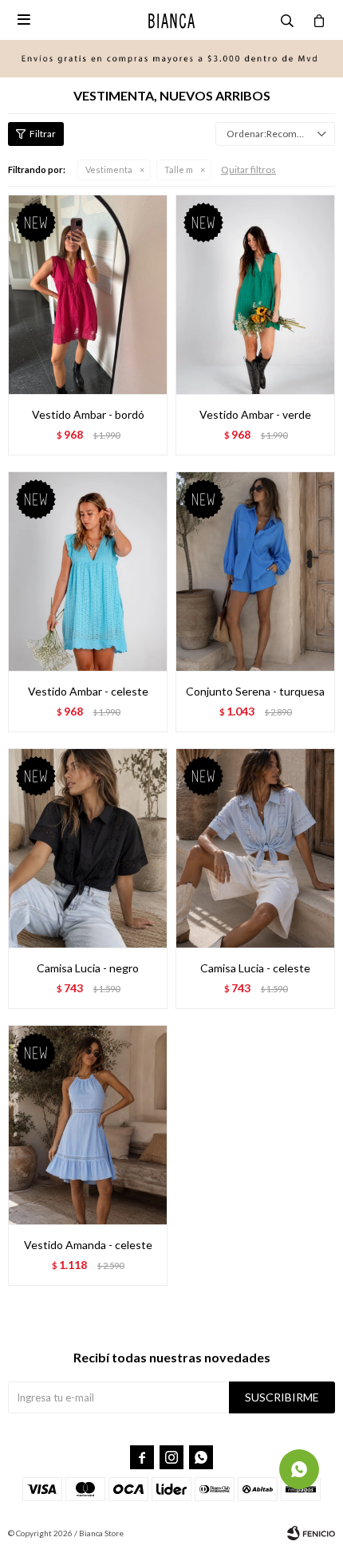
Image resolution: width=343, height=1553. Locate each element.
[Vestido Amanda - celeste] (88, 1124)
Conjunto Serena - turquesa (255, 691)
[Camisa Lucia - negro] (88, 848)
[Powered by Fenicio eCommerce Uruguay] (311, 1533)
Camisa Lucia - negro (88, 968)
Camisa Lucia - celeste (255, 968)
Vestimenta (108, 169)
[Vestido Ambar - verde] (255, 294)
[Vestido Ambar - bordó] (88, 294)
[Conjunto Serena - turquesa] (255, 571)
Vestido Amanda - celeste (88, 1244)
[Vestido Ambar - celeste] (88, 571)
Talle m (178, 169)
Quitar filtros (248, 169)
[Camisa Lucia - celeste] (255, 848)
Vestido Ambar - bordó (88, 414)
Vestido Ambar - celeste (88, 691)
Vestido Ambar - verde (255, 414)
